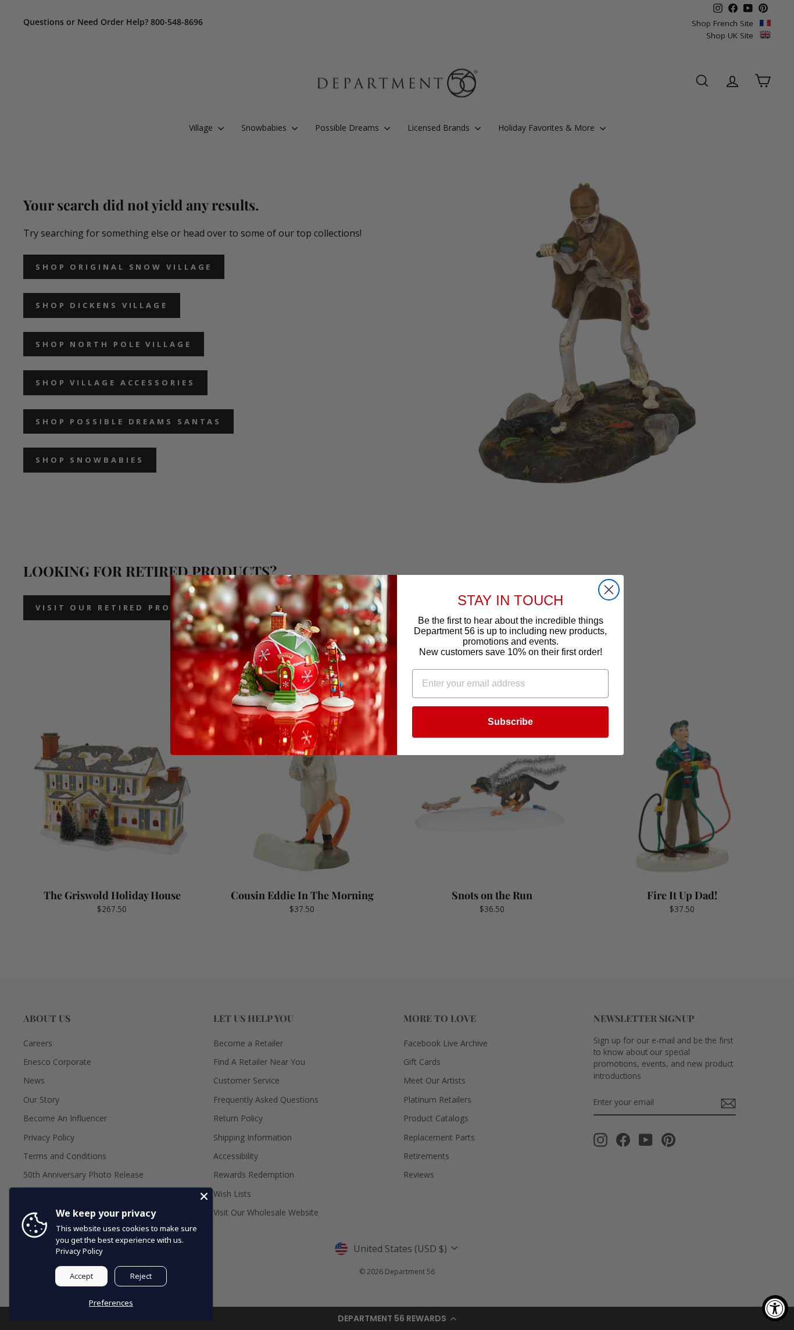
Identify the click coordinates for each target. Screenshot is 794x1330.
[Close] (204, 1196)
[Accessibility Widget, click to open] (775, 1308)
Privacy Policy (79, 1251)
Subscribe (510, 722)
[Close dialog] (609, 590)
